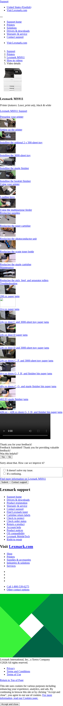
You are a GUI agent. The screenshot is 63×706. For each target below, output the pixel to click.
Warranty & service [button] (17, 34)
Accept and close (9, 704)
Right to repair (14, 539)
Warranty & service (17, 505)
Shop (9, 553)
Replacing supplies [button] (10, 213)
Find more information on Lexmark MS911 (23, 478)
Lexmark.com (21, 546)
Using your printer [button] (9, 184)
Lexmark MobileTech (18, 536)
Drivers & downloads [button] (18, 30)
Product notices (15, 530)
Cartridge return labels (18, 515)
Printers (11, 54)
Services (11, 565)
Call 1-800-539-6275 (18, 586)
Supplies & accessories (19, 559)
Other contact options (18, 589)
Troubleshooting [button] (8, 283)
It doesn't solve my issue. (20, 470)
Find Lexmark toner (17, 512)
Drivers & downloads (18, 499)
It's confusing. (14, 473)
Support (11, 51)
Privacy (11, 668)
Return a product (16, 524)
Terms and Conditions (18, 671)
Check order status (16, 521)
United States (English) (19, 7)
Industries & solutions (18, 562)
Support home (14, 496)
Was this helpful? (9, 453)
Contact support (19, 482)
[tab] (31, 116)
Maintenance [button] (7, 267)
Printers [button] (11, 24)
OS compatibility (16, 533)
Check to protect (15, 518)
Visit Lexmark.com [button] (17, 10)
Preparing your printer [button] (11, 116)
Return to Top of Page (12, 680)
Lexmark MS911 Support (13, 111)
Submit (4, 482)
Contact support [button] (15, 37)
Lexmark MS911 (16, 57)
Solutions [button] (12, 27)
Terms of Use (14, 674)
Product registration (17, 502)
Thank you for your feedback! (16, 444)
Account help (14, 527)
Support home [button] (14, 21)
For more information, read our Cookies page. (26, 697)
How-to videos (15, 60)
